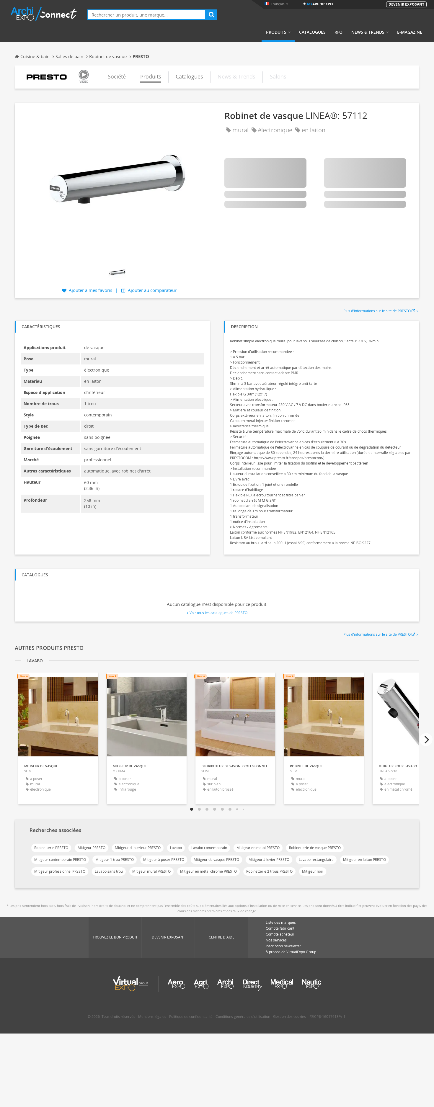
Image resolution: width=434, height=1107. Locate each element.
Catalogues (312, 32)
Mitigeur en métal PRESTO (258, 847)
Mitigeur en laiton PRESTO (364, 859)
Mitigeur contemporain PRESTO (60, 859)
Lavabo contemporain (209, 847)
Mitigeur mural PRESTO (151, 871)
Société (117, 76)
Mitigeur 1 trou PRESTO (114, 859)
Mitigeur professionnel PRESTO (59, 871)
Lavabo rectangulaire (316, 859)
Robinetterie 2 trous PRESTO (269, 871)
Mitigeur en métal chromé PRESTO (208, 871)
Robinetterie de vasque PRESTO (315, 847)
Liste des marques (281, 922)
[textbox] (146, 14)
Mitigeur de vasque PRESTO (216, 859)
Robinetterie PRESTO (51, 847)
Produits (276, 32)
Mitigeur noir (312, 871)
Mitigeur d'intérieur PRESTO (138, 847)
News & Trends (367, 32)
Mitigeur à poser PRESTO (163, 859)
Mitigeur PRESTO (91, 847)
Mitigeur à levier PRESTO (269, 859)
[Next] (426, 739)
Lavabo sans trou (109, 871)
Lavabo (176, 847)
